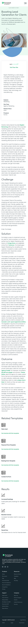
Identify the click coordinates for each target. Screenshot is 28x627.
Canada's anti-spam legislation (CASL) (13, 322)
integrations (12, 243)
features (11, 245)
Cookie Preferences (18, 602)
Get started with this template (10, 433)
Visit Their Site (14, 67)
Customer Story (14, 7)
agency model (5, 370)
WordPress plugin (6, 372)
